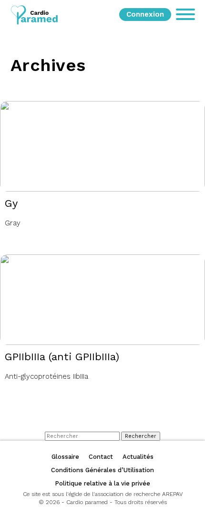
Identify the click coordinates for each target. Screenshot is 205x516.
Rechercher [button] (140, 436)
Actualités (138, 456)
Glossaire (65, 456)
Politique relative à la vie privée (102, 483)
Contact (101, 456)
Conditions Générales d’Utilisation (102, 470)
